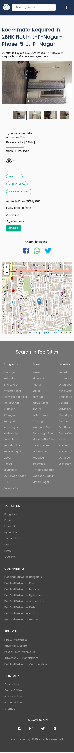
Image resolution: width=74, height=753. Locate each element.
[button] (28, 101)
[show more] (67, 7)
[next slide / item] (69, 83)
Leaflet (35, 332)
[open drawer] (6, 7)
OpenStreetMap (50, 332)
